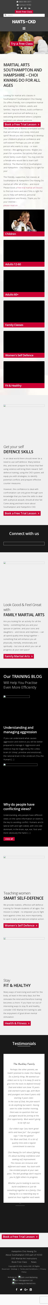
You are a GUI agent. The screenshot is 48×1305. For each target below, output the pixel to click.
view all (9, 838)
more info (34, 224)
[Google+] (25, 8)
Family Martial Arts (18, 656)
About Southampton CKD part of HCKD (24, 1255)
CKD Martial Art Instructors (24, 1258)
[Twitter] (21, 8)
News (33, 1262)
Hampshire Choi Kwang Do (24, 1251)
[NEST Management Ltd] (23, 1280)
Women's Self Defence (20, 925)
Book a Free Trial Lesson (21, 124)
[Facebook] (18, 8)
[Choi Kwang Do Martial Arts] (24, 1283)
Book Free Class (24, 11)
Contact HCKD (25, 5)
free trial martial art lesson (29, 187)
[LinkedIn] (29, 8)
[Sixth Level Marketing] (28, 1277)
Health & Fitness (16, 1023)
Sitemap (14, 1269)
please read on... (11, 205)
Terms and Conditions (29, 1269)
